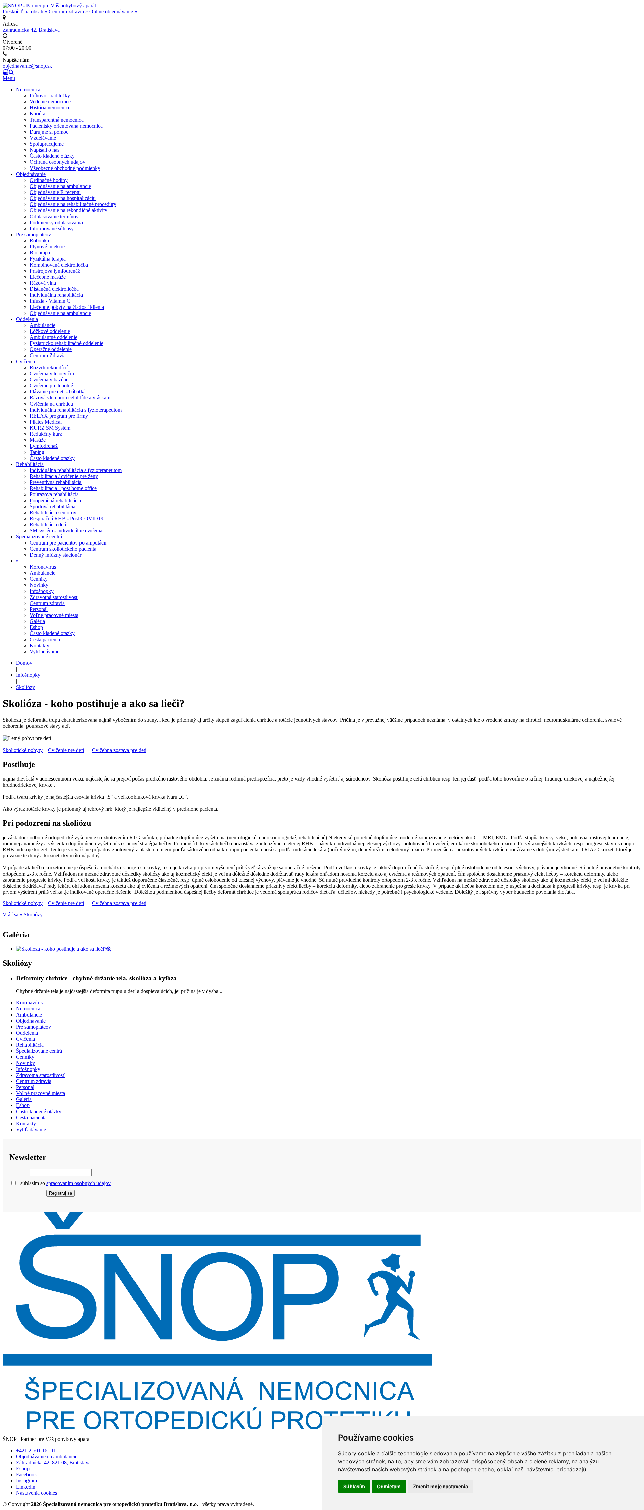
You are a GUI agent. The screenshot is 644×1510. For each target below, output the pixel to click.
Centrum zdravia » (68, 11)
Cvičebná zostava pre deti (119, 750)
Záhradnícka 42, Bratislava (31, 30)
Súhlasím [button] (354, 1486)
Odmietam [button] (389, 1486)
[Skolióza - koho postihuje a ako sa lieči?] (63, 949)
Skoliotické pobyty (23, 750)
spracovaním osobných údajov (78, 1183)
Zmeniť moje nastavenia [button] (440, 1486)
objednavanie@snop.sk (27, 66)
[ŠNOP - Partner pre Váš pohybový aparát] (49, 5)
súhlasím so (65, 1183)
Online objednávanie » (113, 11)
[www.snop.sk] (217, 1427)
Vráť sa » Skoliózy (23, 914)
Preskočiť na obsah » (25, 11)
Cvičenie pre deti (66, 750)
